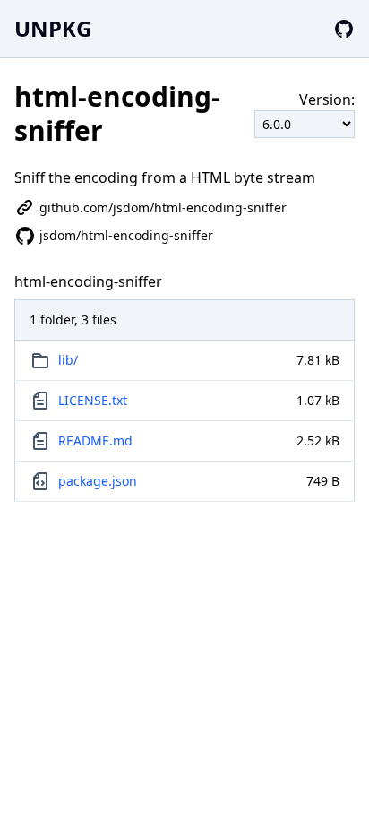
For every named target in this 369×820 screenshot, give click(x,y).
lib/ (68, 359)
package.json (97, 480)
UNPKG (52, 28)
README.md (95, 440)
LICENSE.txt (92, 400)
